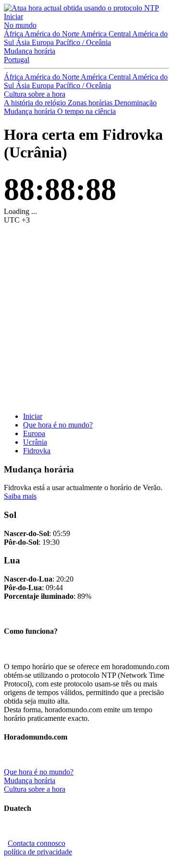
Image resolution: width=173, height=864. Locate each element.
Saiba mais (20, 496)
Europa (44, 42)
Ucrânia (35, 442)
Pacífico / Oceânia (83, 42)
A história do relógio (36, 103)
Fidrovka (36, 451)
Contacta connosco (36, 843)
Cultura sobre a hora (34, 94)
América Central (106, 34)
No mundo (20, 25)
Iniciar (13, 16)
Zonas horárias (91, 103)
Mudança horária (29, 51)
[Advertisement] (86, 318)
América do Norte (53, 34)
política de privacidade (38, 852)
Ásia (24, 42)
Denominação (135, 103)
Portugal (16, 60)
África (14, 34)
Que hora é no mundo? (58, 425)
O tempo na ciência (86, 111)
